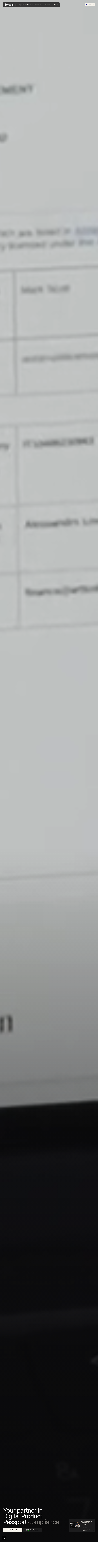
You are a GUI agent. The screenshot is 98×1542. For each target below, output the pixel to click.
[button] (48, 4)
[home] (9, 4)
